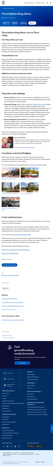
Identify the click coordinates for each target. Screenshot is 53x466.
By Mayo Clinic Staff (7, 259)
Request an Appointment (9, 17)
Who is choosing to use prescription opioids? (13, 320)
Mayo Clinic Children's (29, 147)
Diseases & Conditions (8, 8)
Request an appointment (9, 265)
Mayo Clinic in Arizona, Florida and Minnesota (16, 250)
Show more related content (8, 309)
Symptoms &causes (6, 23)
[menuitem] (6, 23)
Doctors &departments (24, 23)
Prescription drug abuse (16, 13)
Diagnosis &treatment (15, 23)
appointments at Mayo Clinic (22, 234)
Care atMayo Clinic (32, 23)
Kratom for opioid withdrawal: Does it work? (13, 306)
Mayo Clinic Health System (10, 253)
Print (6, 288)
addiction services (39, 104)
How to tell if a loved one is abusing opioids (12, 302)
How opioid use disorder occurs (9, 298)
